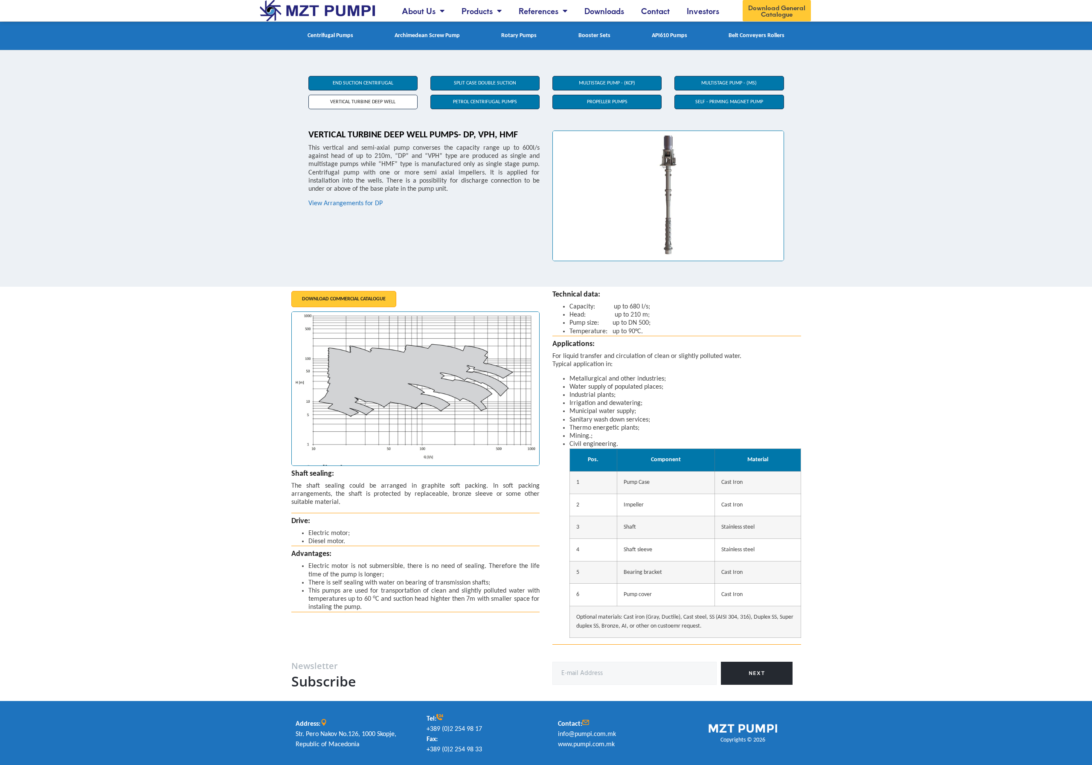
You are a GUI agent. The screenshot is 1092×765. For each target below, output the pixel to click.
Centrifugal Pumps (330, 35)
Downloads (604, 10)
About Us (419, 10)
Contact (655, 10)
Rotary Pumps (519, 35)
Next (757, 673)
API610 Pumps (669, 35)
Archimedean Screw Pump (427, 35)
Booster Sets (594, 35)
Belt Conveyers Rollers (756, 35)
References (538, 10)
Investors (703, 10)
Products (477, 10)
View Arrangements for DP (345, 203)
